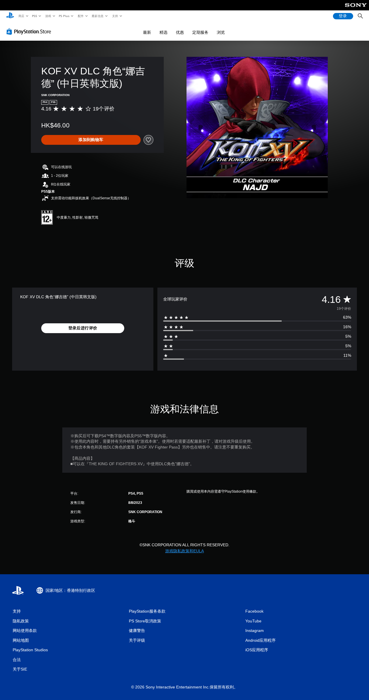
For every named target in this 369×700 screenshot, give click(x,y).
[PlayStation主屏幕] (10, 16)
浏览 (221, 32)
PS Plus (64, 16)
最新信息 (98, 16)
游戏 (48, 16)
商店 (21, 16)
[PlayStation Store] (30, 31)
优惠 (180, 32)
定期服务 (200, 32)
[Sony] (356, 9)
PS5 (34, 16)
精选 (163, 32)
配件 (81, 16)
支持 (115, 16)
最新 (147, 32)
